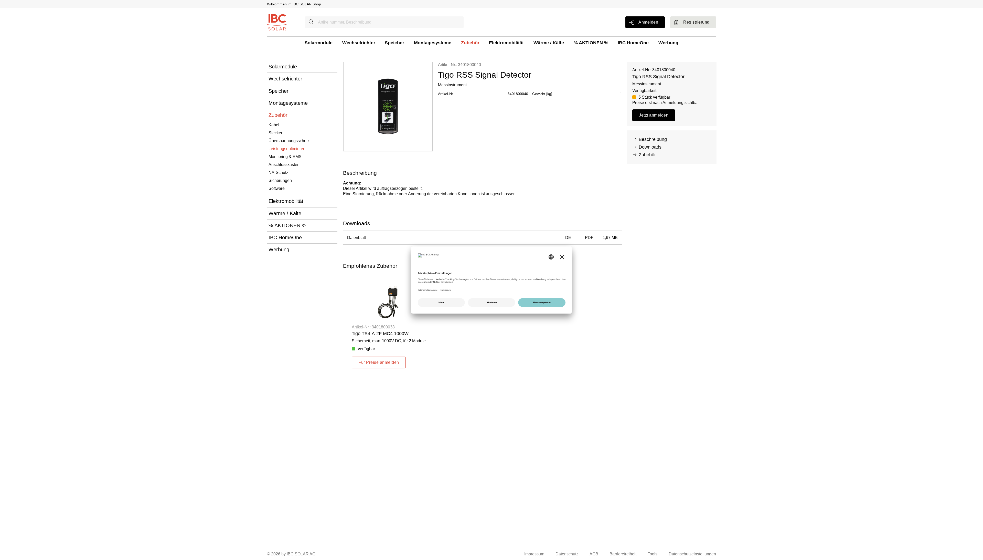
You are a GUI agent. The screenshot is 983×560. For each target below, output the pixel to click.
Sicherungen (280, 180)
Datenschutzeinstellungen (692, 554)
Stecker (275, 133)
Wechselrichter (358, 42)
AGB (594, 554)
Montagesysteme (432, 42)
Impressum (534, 554)
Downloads (650, 147)
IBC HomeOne (633, 42)
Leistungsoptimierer (286, 149)
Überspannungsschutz (289, 141)
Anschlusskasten (284, 164)
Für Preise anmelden (378, 362)
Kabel (274, 125)
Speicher (394, 42)
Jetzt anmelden (653, 115)
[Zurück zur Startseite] (277, 22)
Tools (652, 554)
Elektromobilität (506, 42)
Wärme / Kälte (548, 42)
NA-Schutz (278, 172)
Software (277, 188)
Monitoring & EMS (285, 156)
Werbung (668, 42)
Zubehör (470, 42)
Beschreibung (653, 139)
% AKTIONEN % (591, 42)
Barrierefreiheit (623, 554)
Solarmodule (319, 42)
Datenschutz (566, 554)
